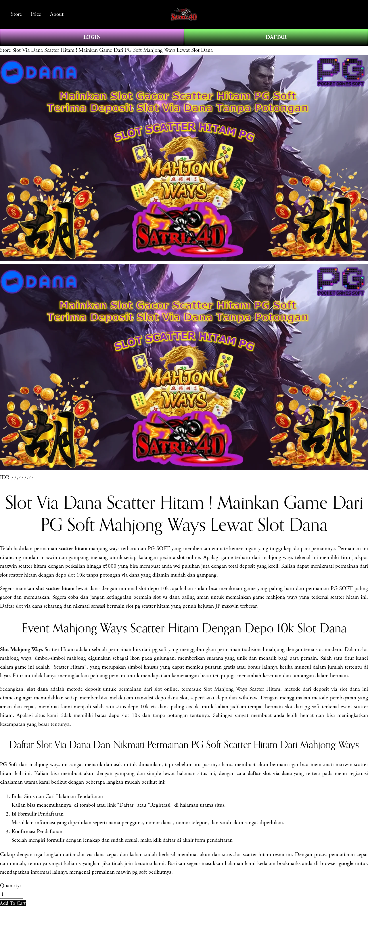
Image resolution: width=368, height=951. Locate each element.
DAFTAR (276, 37)
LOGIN (92, 37)
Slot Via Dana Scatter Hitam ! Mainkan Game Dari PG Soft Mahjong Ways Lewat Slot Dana (112, 50)
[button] (13, 903)
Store (5, 50)
